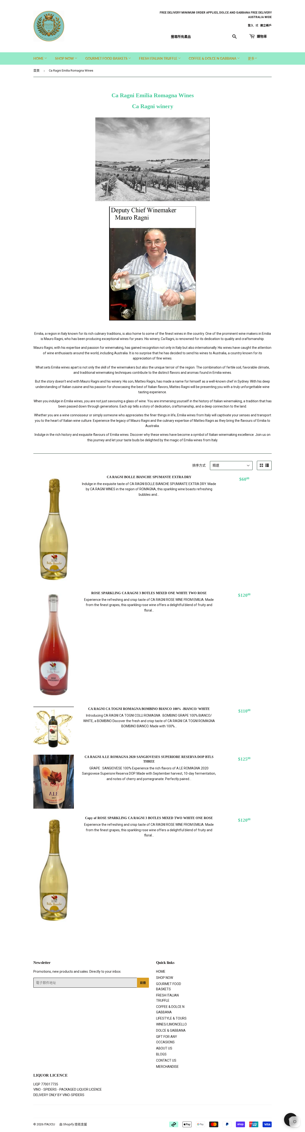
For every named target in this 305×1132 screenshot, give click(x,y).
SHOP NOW (65, 58)
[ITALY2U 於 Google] (151, 1111)
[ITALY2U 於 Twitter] (134, 1111)
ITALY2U (49, 1124)
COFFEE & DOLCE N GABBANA (213, 58)
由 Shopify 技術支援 (73, 1124)
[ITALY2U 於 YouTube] (168, 1111)
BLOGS (161, 1054)
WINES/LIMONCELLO (171, 1024)
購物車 (261, 36)
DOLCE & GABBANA (171, 1030)
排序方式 (199, 465)
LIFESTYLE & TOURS (171, 1018)
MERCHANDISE (167, 1067)
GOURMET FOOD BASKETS (106, 58)
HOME (38, 58)
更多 (251, 58)
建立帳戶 (266, 25)
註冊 (143, 983)
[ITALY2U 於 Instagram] (160, 1111)
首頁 (36, 70)
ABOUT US (164, 1048)
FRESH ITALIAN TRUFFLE (158, 58)
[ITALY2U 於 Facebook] (142, 1111)
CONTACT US (166, 1060)
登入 (251, 25)
